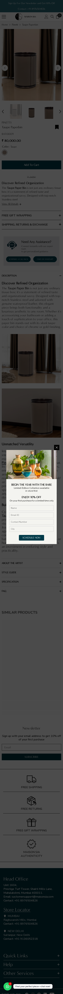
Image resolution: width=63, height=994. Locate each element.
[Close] (56, 447)
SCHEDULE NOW (31, 537)
